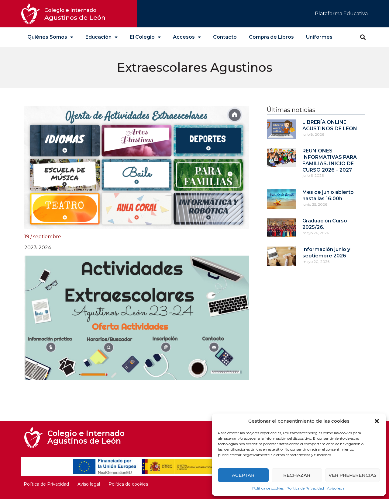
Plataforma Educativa (341, 13)
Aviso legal (336, 488)
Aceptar (243, 475)
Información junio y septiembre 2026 (326, 252)
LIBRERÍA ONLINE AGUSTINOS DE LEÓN (329, 125)
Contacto (225, 37)
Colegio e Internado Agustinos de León (86, 437)
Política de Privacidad (305, 488)
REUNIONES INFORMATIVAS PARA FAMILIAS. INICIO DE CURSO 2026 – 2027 (329, 160)
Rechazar (296, 475)
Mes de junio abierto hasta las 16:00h (328, 195)
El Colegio (142, 37)
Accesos (184, 37)
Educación (98, 37)
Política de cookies (268, 488)
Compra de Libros (271, 37)
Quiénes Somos (47, 37)
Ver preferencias (353, 475)
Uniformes (319, 37)
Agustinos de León (74, 14)
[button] (377, 421)
